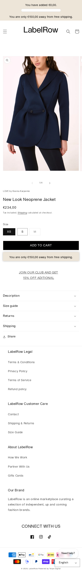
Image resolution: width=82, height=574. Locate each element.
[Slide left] (32, 183)
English (63, 562)
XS (9, 231)
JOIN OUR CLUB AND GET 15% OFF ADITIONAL (38, 275)
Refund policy (17, 389)
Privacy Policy (17, 371)
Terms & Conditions (21, 362)
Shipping (22, 213)
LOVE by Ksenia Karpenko (16, 191)
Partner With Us (19, 466)
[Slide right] (49, 183)
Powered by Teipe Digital (49, 569)
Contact (13, 414)
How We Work (17, 457)
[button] (5, 31)
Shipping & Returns (21, 423)
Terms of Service (19, 380)
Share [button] (12, 336)
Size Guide (15, 432)
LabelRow (33, 569)
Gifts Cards (15, 475)
